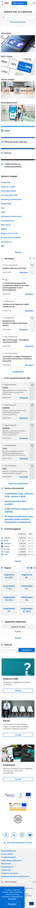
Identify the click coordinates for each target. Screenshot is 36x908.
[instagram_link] (22, 834)
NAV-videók (6, 225)
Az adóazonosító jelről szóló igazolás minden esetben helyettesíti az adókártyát (18, 519)
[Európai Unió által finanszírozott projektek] (18, 795)
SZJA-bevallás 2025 (9, 195)
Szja (2, 208)
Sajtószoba (5, 182)
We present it (6, 242)
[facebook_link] (6, 834)
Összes (18, 252)
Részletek (12, 899)
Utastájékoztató (7, 221)
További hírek (18, 372)
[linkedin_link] (14, 834)
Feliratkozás (27, 650)
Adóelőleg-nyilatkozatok (11, 199)
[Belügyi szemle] (18, 819)
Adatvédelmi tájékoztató (11, 860)
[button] (32, 269)
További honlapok (8, 857)
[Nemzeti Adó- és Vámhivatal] (5, 3)
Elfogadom (12, 904)
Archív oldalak (7, 854)
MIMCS (4, 229)
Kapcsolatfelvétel (8, 851)
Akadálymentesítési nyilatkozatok (15, 876)
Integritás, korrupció (9, 873)
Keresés (3, 17)
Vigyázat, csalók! (8, 187)
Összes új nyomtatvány (18, 483)
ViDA (3, 212)
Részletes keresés (18, 22)
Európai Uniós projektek (11, 237)
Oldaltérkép (6, 870)
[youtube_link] (30, 834)
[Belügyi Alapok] (18, 807)
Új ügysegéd (6, 204)
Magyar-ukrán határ (9, 233)
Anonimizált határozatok (11, 216)
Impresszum (6, 864)
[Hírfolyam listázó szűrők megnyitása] (32, 258)
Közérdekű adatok (8, 191)
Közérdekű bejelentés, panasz (19, 843)
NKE (2, 246)
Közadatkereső (7, 867)
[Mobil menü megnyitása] (34, 3)
